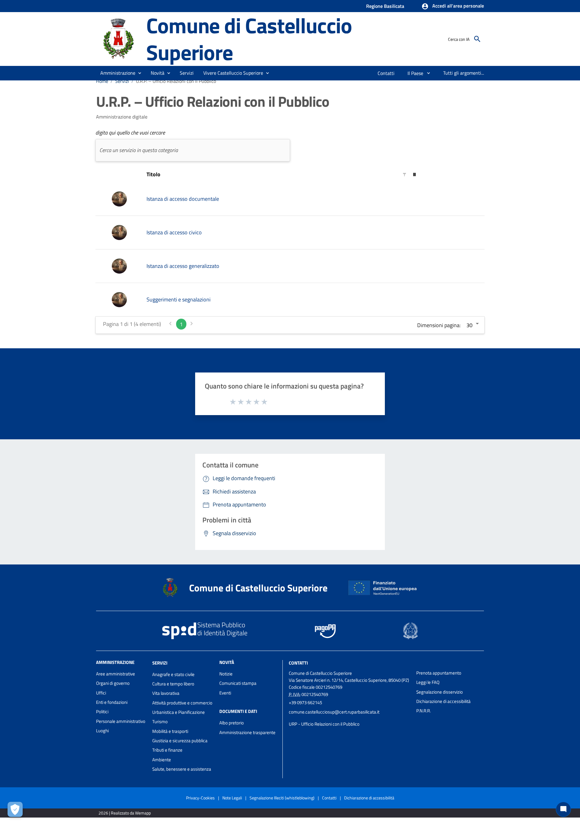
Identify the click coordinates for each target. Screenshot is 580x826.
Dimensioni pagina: (439, 325)
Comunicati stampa (237, 683)
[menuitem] (386, 73)
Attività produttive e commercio (182, 702)
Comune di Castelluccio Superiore (249, 39)
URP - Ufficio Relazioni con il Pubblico (324, 723)
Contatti (298, 662)
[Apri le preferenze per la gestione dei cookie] (15, 809)
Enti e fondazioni (111, 702)
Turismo (160, 721)
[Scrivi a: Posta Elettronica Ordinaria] (349, 718)
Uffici (101, 692)
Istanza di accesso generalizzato (183, 266)
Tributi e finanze (167, 749)
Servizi (122, 81)
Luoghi (102, 730)
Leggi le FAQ (428, 682)
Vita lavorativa (165, 693)
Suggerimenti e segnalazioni (179, 299)
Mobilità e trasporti (170, 731)
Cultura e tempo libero (173, 683)
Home (102, 81)
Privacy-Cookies (200, 798)
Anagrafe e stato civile (173, 674)
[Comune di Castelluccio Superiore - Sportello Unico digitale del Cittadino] (118, 38)
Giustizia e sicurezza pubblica (180, 740)
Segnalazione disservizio (439, 691)
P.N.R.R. (423, 710)
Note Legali (232, 798)
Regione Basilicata (385, 6)
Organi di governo (113, 683)
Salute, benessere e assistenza (181, 769)
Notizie (226, 673)
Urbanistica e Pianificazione (178, 712)
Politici (102, 711)
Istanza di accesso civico (174, 232)
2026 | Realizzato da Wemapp (124, 813)
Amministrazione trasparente (247, 732)
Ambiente (161, 759)
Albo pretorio (231, 722)
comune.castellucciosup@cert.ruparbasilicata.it (334, 711)
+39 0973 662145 (305, 702)
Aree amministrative (115, 673)
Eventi (225, 692)
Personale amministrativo (120, 721)
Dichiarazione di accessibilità (443, 701)
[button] (452, 6)
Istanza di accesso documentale (183, 199)
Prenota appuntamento (438, 672)
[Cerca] (477, 39)
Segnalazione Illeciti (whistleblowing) (282, 798)
